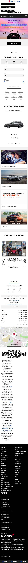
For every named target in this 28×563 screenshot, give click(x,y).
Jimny (2, 463)
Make (5, 67)
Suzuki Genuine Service (20, 451)
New (3, 401)
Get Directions (14, 345)
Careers (16, 474)
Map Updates (18, 463)
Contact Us (17, 468)
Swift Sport (3, 451)
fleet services (7, 426)
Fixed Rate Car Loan (6, 490)
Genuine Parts (18, 461)
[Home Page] (14, 1)
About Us (17, 472)
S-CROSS (3, 459)
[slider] (4, 82)
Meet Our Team (18, 470)
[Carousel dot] (11, 52)
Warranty (17, 455)
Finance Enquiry (5, 482)
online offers (5, 428)
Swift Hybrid (4, 449)
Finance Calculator (5, 484)
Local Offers (4, 478)
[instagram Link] (6, 493)
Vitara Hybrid (4, 457)
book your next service (7, 429)
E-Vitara (3, 461)
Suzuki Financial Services (7, 486)
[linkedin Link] (4, 493)
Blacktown (14, 281)
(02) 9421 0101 (16, 300)
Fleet (2, 480)
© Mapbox (25, 346)
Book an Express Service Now (8, 10)
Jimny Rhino (4, 465)
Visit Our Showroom (14, 110)
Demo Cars (4, 472)
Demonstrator (8, 401)
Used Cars (3, 474)
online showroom (6, 387)
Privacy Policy (18, 481)
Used (10, 402)
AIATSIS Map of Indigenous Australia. (15, 549)
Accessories (17, 459)
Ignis (2, 453)
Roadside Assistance (19, 453)
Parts (16, 457)
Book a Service (8, 7)
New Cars (3, 470)
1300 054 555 (7, 517)
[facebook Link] (2, 493)
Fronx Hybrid (4, 455)
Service (16, 449)
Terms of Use (18, 483)
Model (5, 73)
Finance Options (8, 4)
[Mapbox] (4, 346)
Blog (16, 476)
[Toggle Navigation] (26, 16)
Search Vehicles (14, 87)
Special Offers (4, 476)
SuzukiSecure (4, 488)
